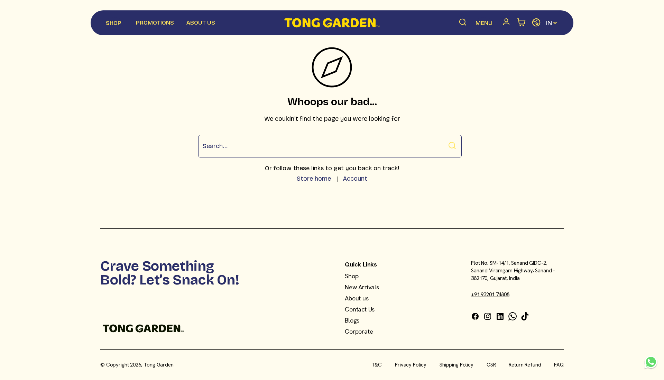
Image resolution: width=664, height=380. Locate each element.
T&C (376, 364)
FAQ (559, 364)
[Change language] (536, 22)
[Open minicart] (521, 22)
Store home (314, 178)
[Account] (508, 22)
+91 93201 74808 (490, 294)
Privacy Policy (410, 364)
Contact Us (360, 309)
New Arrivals (362, 287)
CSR (491, 364)
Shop (351, 276)
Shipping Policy (456, 364)
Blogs (352, 320)
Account (355, 178)
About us (357, 298)
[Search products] (463, 23)
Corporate (359, 331)
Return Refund (525, 364)
